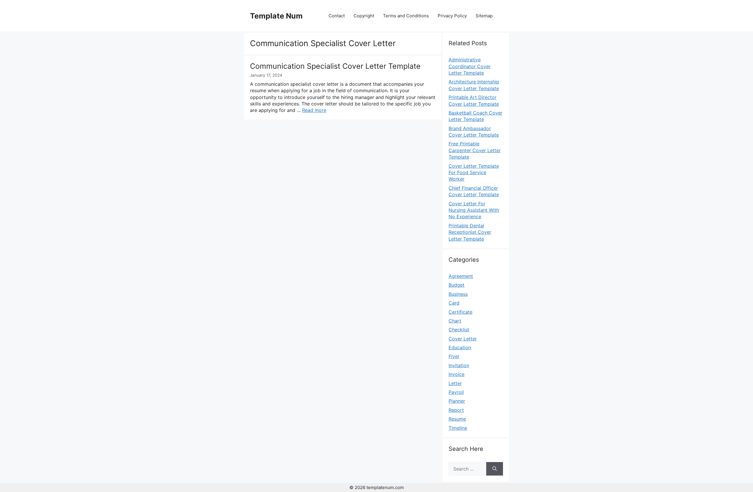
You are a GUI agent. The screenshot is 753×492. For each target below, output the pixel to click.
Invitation (459, 365)
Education (460, 347)
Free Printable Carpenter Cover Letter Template (475, 150)
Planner (457, 401)
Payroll (456, 392)
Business (458, 294)
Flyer (454, 356)
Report (456, 410)
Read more (314, 110)
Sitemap (484, 16)
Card (454, 303)
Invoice (456, 374)
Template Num (276, 15)
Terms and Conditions (406, 16)
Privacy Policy (452, 16)
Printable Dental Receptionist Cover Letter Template (470, 232)
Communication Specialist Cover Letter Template (335, 66)
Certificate (460, 312)
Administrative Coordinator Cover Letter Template (470, 66)
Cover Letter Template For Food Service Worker (474, 172)
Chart (455, 321)
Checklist (459, 330)
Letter (455, 383)
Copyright (364, 16)
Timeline (458, 428)
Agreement (461, 276)
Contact (337, 16)
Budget (456, 285)
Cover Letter (463, 339)
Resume (457, 419)
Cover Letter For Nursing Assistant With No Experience (474, 210)
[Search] (494, 469)
